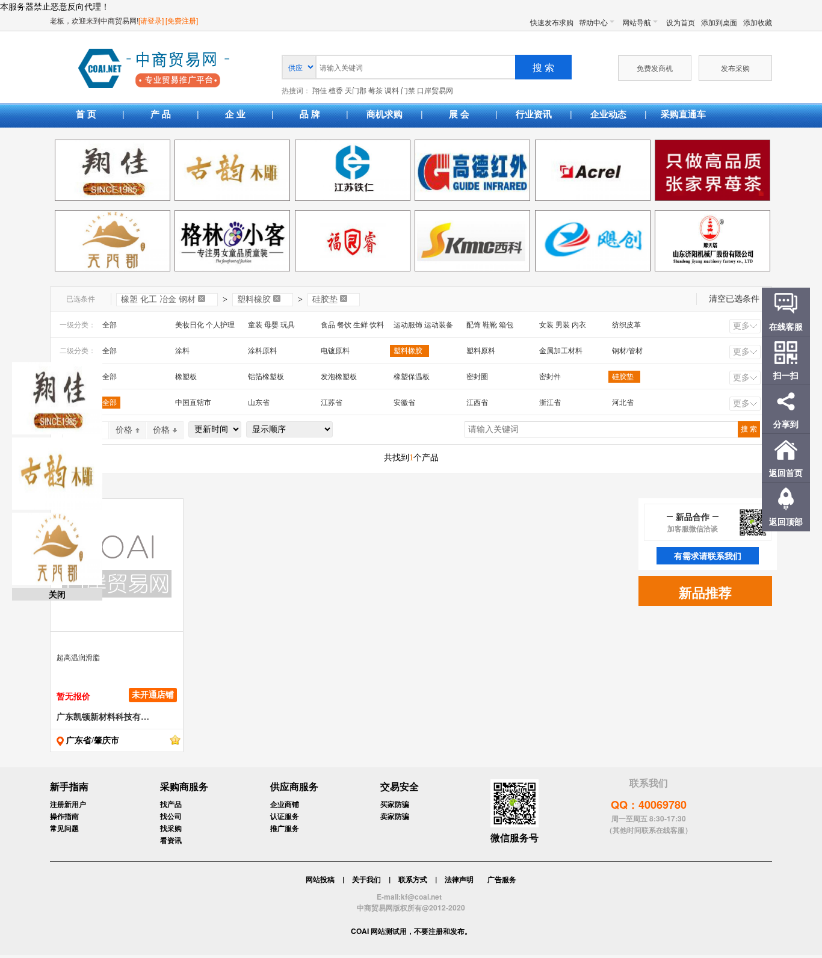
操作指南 (64, 816)
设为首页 (680, 22)
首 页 (86, 114)
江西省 (477, 402)
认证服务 (284, 816)
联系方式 (412, 879)
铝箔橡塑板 (266, 376)
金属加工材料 (561, 351)
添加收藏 (757, 22)
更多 (741, 325)
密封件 (550, 376)
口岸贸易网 (154, 69)
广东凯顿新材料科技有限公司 (103, 717)
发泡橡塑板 (339, 376)
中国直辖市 (193, 402)
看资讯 (171, 840)
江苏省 (331, 402)
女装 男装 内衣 (562, 325)
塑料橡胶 (254, 299)
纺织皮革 (626, 325)
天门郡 (355, 91)
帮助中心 (593, 22)
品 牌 (310, 114)
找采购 (171, 828)
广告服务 (501, 879)
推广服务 (284, 828)
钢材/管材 (627, 351)
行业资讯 (534, 114)
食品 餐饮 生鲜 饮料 (352, 325)
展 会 (459, 114)
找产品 (171, 804)
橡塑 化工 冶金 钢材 (158, 299)
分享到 (786, 424)
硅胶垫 (325, 299)
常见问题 (64, 828)
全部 (109, 325)
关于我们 (366, 879)
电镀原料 (335, 351)
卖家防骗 (394, 816)
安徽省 (404, 402)
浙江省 (550, 402)
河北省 (623, 402)
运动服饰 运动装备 (423, 325)
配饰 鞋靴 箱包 (489, 325)
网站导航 (636, 22)
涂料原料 (262, 351)
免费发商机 (655, 68)
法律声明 (459, 879)
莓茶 (375, 91)
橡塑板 (186, 376)
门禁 (408, 91)
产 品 (160, 114)
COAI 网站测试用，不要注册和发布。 (411, 931)
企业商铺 (284, 804)
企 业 (235, 114)
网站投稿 (320, 879)
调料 (392, 91)
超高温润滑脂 (78, 658)
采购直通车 (683, 114)
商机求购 (384, 114)
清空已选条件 (734, 298)
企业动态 (608, 114)
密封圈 (477, 376)
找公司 (171, 816)
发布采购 (735, 68)
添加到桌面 (719, 22)
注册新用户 (68, 804)
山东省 (259, 402)
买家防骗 (394, 804)
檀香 (336, 91)
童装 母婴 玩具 (271, 325)
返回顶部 (786, 521)
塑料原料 (480, 351)
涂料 (182, 351)
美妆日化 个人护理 (205, 325)
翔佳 (319, 91)
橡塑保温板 (412, 376)
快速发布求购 (551, 22)
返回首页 (786, 472)
